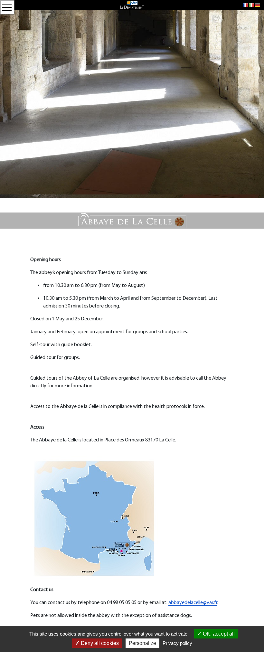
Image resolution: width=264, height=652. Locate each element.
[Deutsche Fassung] (257, 5)
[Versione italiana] (251, 5)
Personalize (142, 643)
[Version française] (245, 5)
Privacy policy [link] (177, 643)
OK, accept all (218, 634)
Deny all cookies (99, 643)
